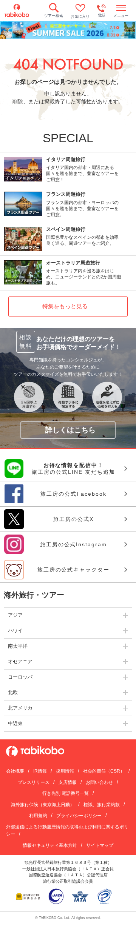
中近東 (15, 723)
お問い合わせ (99, 782)
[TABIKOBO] (17, 10)
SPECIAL (68, 138)
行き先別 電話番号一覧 (65, 793)
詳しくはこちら (70, 430)
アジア (15, 615)
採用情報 (65, 771)
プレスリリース (33, 782)
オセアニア (20, 661)
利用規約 (38, 815)
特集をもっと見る (65, 306)
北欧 (13, 692)
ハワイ (15, 630)
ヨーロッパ (20, 677)
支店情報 (68, 782)
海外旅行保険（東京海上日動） (42, 804)
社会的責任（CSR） (104, 771)
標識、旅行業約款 (101, 804)
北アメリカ (20, 708)
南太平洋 (18, 646)
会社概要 (15, 771)
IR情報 (40, 771)
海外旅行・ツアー (34, 595)
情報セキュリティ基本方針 (50, 845)
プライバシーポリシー (79, 815)
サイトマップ (99, 845)
